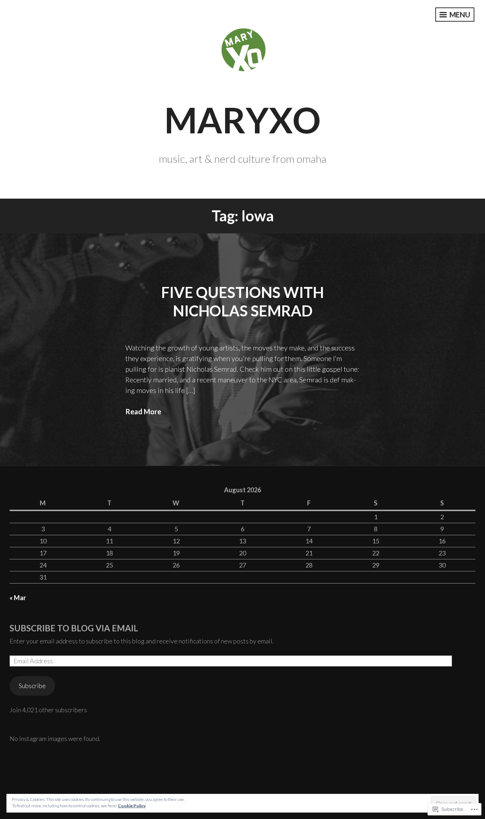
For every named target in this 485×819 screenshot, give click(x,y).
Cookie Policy (132, 805)
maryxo (242, 119)
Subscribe (32, 686)
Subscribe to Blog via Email (74, 628)
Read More (143, 411)
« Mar (18, 598)
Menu (459, 14)
